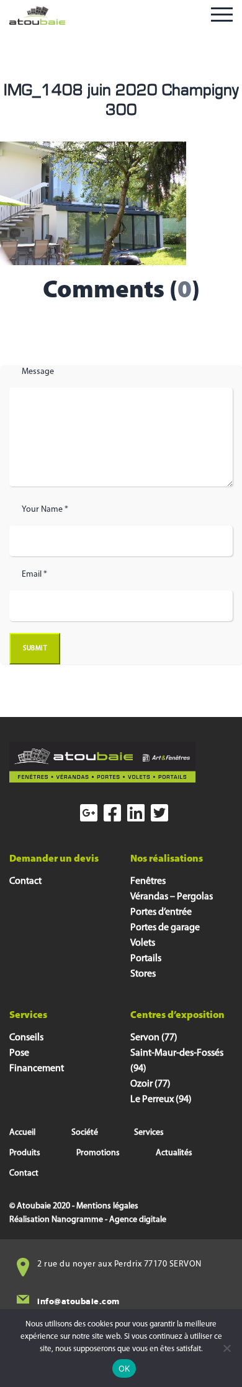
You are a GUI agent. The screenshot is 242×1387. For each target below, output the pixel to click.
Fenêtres (148, 881)
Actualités (174, 1153)
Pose (19, 1053)
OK (124, 1368)
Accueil (22, 1132)
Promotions (98, 1153)
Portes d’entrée (161, 912)
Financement (36, 1069)
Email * (34, 574)
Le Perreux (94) (161, 1100)
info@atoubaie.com (78, 1301)
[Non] (226, 1348)
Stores (143, 974)
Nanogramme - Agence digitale (109, 1219)
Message (38, 371)
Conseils (26, 1038)
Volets (142, 943)
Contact (25, 881)
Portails (145, 959)
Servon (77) (153, 1038)
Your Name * (45, 509)
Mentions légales (107, 1206)
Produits (24, 1153)
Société (84, 1132)
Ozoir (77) (150, 1084)
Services (149, 1132)
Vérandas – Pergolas (171, 897)
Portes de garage (165, 928)
